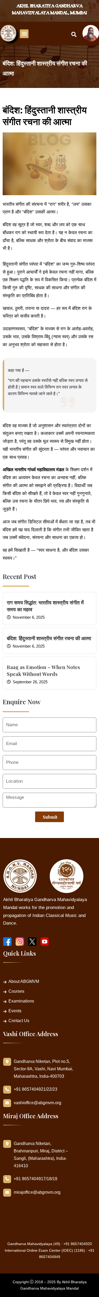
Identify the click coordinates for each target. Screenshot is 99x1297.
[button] (24, 33)
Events (14, 1011)
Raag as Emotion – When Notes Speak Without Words (43, 670)
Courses (16, 991)
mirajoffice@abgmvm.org (37, 1192)
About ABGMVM (23, 981)
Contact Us (18, 1020)
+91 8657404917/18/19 (35, 1178)
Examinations (21, 1001)
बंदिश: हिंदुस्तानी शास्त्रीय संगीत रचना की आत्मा (49, 638)
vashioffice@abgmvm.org (37, 1102)
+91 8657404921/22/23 (35, 1089)
